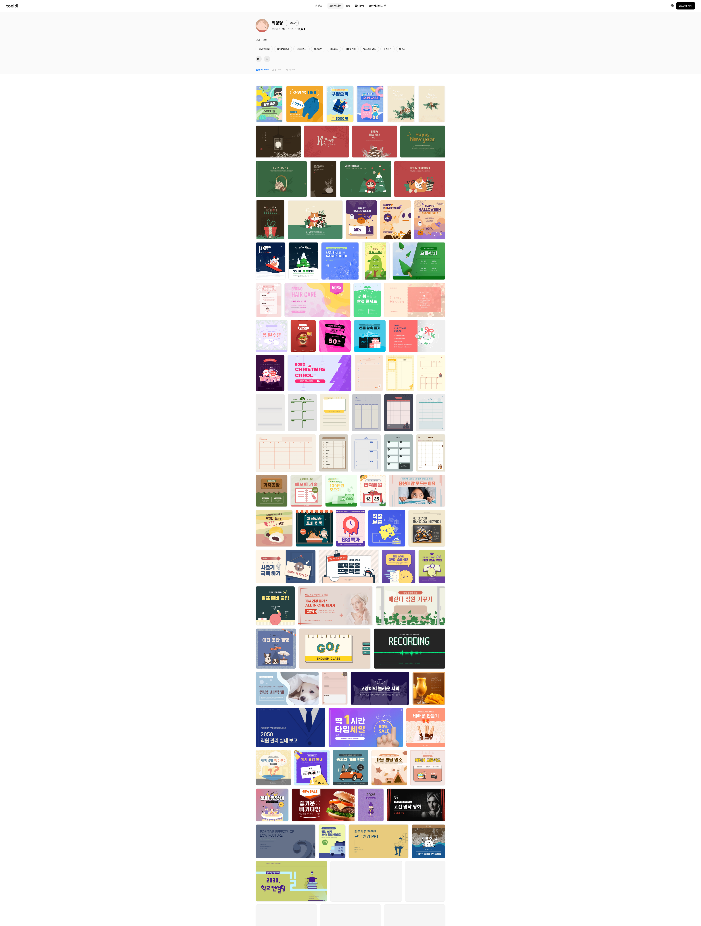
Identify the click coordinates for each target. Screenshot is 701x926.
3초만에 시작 (685, 5)
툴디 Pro (359, 5)
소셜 (348, 5)
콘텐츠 (318, 5)
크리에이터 (335, 5)
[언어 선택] (672, 5)
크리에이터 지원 (377, 5)
